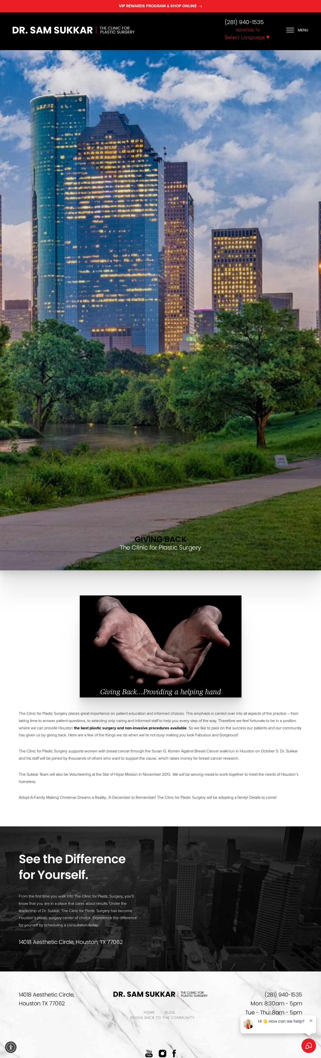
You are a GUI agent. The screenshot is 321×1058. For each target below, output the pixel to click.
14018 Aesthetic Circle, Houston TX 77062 (46, 999)
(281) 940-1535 (244, 22)
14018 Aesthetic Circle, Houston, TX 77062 (71, 942)
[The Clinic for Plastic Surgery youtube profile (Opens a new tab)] (149, 1053)
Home (149, 1012)
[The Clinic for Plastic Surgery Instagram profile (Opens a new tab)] (162, 1053)
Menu (303, 30)
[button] (11, 1047)
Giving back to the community (162, 1018)
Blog (170, 1012)
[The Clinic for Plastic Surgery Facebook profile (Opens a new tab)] (174, 1053)
